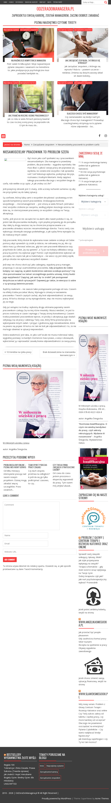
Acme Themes (102, 798)
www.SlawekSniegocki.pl (93, 695)
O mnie (11, 2)
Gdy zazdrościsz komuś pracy (92, 638)
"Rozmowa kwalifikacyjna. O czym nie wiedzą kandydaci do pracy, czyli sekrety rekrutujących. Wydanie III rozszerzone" (93, 430)
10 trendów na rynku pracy (19, 352)
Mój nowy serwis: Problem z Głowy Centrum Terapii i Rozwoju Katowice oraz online (93, 707)
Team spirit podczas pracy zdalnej (37, 466)
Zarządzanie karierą (28, 83)
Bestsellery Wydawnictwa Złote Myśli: (20, 756)
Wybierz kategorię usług (91, 195)
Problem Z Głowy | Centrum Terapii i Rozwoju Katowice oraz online (93, 542)
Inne (42, 765)
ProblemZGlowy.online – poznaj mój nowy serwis (15, 466)
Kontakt (43, 2)
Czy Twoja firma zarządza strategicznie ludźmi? (64, 467)
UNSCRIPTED (10, 783)
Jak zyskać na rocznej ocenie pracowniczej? (28, 115)
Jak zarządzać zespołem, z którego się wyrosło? (82, 61)
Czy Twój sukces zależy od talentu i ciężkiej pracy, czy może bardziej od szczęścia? (92, 716)
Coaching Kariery (31, 2)
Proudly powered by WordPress (56, 798)
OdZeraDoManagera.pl (55, 9)
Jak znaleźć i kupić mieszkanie (18, 774)
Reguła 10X (9, 764)
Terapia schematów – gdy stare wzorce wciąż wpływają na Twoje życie (92, 569)
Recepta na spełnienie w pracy (93, 645)
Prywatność (57, 2)
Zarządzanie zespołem (29, 30)
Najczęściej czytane (11, 30)
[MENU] (3, 136)
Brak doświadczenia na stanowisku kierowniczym (59, 354)
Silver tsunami (85, 641)
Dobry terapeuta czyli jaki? (91, 576)
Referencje (19, 2)
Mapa (49, 2)
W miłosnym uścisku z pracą (16, 443)
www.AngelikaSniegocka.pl (93, 623)
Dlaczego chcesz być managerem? (82, 113)
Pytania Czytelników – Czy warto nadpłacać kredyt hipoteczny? (91, 732)
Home (5, 2)
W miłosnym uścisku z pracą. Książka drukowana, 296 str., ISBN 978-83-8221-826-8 (92, 409)
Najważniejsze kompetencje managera (28, 60)
